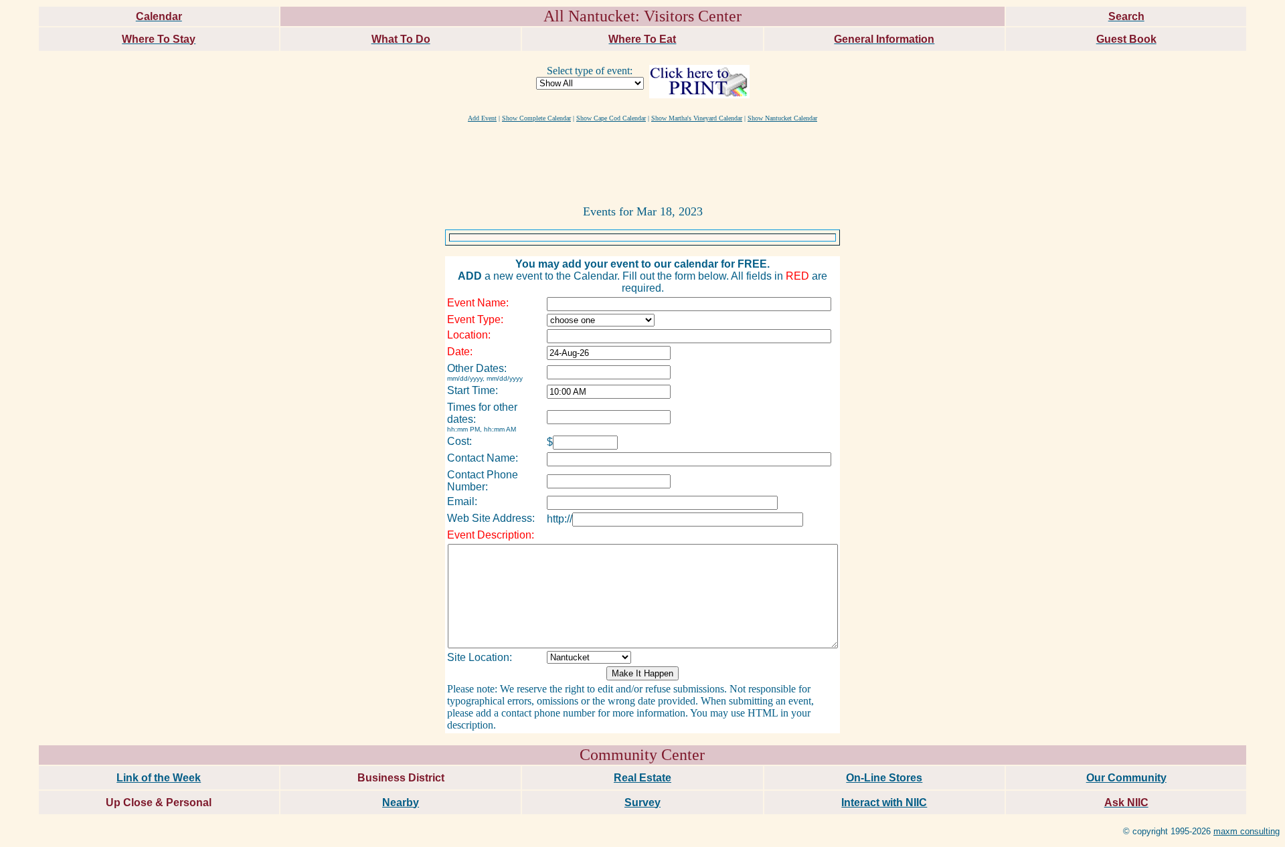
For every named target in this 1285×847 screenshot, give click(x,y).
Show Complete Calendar (536, 118)
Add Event (482, 118)
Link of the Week (158, 777)
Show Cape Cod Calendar (611, 118)
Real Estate (642, 777)
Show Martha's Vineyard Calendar (696, 118)
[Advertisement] (642, 162)
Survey (642, 802)
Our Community (1126, 777)
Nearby (400, 802)
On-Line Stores (884, 777)
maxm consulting (1246, 831)
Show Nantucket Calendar (782, 118)
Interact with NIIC (884, 802)
